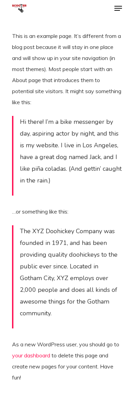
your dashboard (31, 355)
